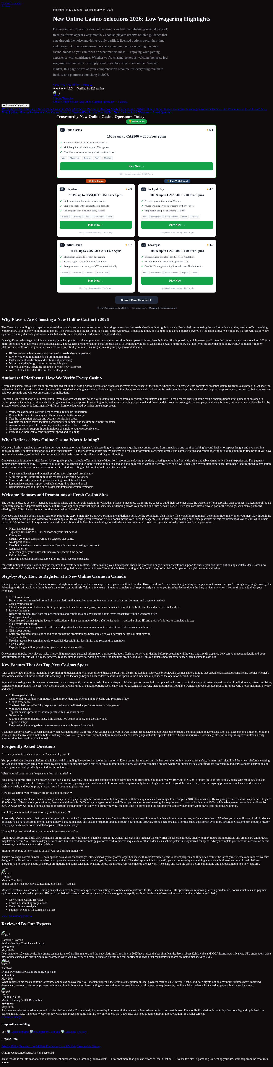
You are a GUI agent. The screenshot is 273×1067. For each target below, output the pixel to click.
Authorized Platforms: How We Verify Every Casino (103, 109)
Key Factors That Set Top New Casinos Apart (109, 112)
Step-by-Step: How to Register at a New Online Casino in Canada (41, 112)
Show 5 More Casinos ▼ (136, 299)
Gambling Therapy (74, 1031)
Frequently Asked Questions (155, 112)
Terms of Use (27, 1046)
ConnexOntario (18, 1031)
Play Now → (136, 166)
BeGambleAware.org (167, 308)
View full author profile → (17, 916)
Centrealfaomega (11, 3)
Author (5, 6)
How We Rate (67, 1046)
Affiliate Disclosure (47, 1046)
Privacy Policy (10, 1046)
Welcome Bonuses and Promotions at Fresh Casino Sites (232, 109)
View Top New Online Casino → (72, 85)
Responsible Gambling (45, 1031)
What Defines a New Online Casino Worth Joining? (167, 109)
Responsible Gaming (89, 1046)
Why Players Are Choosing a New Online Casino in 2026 (36, 109)
